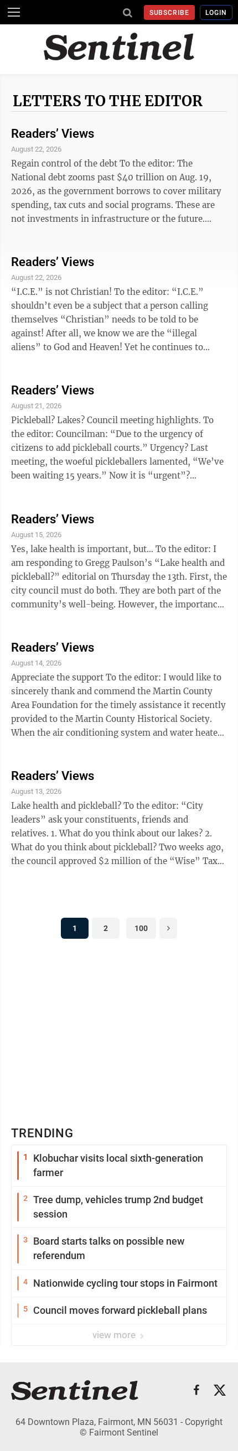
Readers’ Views (52, 134)
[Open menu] (13, 12)
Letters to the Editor (108, 101)
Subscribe (169, 13)
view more (115, 1334)
